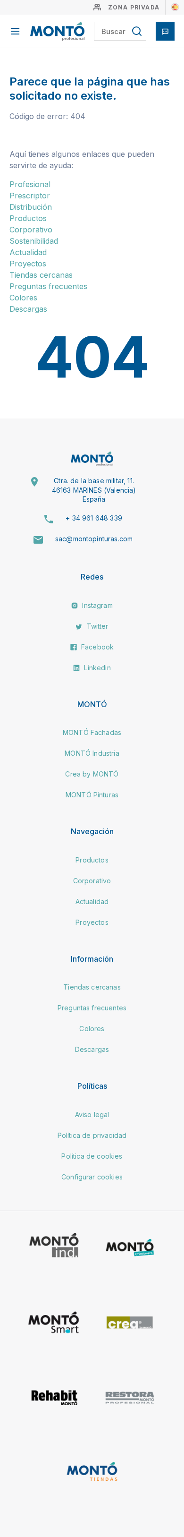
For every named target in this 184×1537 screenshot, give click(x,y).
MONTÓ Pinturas (92, 795)
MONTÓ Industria (92, 753)
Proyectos (27, 263)
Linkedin (96, 668)
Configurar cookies (92, 1177)
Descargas (28, 309)
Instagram (96, 605)
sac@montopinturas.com (94, 539)
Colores (23, 297)
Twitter (96, 626)
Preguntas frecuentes (48, 286)
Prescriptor (29, 195)
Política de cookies (91, 1156)
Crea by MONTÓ (91, 774)
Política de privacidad (92, 1135)
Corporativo (30, 229)
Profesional (29, 184)
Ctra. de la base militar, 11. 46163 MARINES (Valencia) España (94, 490)
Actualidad (28, 252)
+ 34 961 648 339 (94, 518)
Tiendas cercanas (41, 275)
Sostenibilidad (33, 241)
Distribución (30, 207)
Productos (28, 218)
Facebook (96, 647)
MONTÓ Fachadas (92, 732)
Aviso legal (92, 1114)
